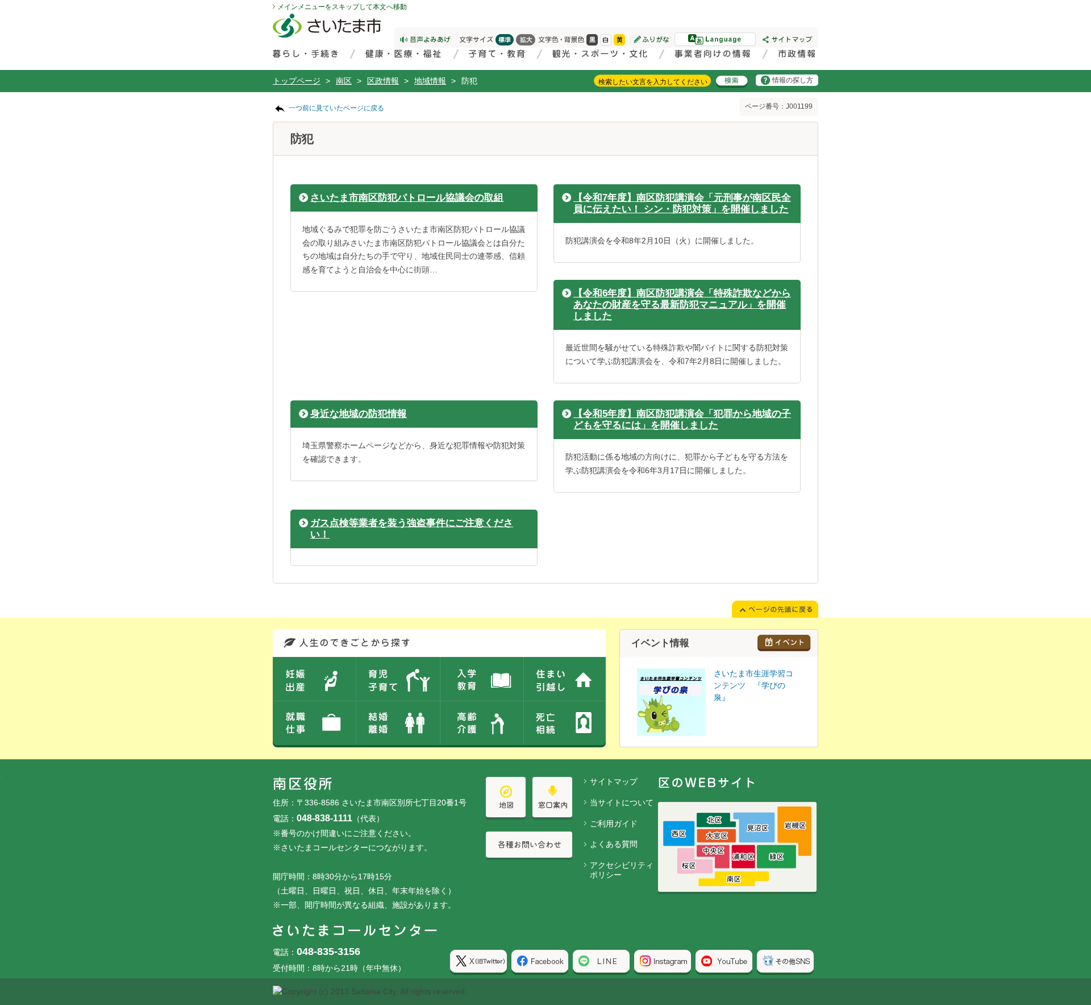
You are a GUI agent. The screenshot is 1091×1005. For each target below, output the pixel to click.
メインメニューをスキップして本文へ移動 (342, 7)
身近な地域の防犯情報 (358, 413)
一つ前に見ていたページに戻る (336, 108)
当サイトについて (621, 802)
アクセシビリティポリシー (621, 870)
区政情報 (383, 80)
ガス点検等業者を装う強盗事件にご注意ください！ (411, 529)
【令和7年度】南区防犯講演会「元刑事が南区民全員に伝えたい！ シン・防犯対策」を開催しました (682, 203)
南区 (344, 80)
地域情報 (430, 80)
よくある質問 (614, 844)
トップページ (296, 80)
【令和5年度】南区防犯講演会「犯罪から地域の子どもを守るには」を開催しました (682, 419)
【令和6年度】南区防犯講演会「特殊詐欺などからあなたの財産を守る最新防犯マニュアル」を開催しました (682, 304)
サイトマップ (614, 781)
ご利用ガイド (614, 823)
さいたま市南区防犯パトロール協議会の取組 (406, 197)
